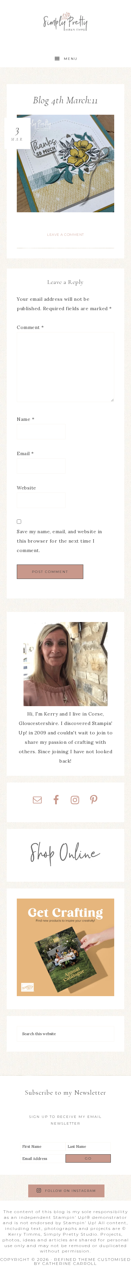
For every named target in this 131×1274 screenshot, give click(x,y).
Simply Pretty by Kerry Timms (65, 21)
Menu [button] (71, 59)
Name (25, 419)
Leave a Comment (65, 234)
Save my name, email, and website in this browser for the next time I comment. (59, 541)
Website (26, 488)
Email (25, 453)
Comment (30, 327)
